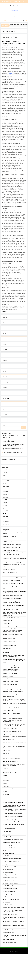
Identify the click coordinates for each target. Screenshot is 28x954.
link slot (4, 344)
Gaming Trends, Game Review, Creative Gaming (13, 595)
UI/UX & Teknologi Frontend (9, 939)
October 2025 (5, 491)
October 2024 (5, 524)
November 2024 (6, 521)
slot (3, 322)
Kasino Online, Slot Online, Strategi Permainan (13, 617)
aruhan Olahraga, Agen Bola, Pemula (10, 550)
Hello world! (18, 462)
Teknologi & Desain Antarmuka (9, 855)
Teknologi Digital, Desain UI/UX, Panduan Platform (13, 907)
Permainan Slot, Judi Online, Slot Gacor (11, 758)
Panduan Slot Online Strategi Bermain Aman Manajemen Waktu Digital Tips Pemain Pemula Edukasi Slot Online (13, 720)
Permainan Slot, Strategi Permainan (10, 761)
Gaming (4, 588)
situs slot (5, 360)
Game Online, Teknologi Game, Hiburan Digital (13, 583)
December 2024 (6, 519)
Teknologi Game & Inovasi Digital (10, 914)
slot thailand (5, 382)
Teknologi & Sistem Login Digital (10, 888)
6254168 (5, 47)
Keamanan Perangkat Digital (9, 638)
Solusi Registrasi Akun (8, 834)
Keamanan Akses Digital (8, 620)
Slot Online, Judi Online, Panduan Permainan (12, 813)
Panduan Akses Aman (7, 687)
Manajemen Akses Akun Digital (9, 665)
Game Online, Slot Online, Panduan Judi (11, 580)
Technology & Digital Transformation (11, 847)
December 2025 (6, 486)
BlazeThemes (15, 951)
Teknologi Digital (6, 902)
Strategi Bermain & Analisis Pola (10, 836)
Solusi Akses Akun (7, 831)
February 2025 (6, 513)
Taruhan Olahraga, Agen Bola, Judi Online (11, 842)
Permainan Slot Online (7, 753)
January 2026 (5, 483)
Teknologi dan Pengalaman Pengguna (11, 899)
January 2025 (5, 516)
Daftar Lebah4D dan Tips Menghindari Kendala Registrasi (13, 1)
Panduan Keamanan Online (8, 696)
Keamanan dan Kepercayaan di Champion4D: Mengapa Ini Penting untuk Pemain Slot (13, 43)
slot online (5, 799)
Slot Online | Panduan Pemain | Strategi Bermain (13, 802)
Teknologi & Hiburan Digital (9, 864)
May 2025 (5, 505)
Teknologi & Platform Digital (9, 885)
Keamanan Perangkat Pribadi (9, 641)
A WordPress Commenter (8, 462)
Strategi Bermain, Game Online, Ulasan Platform (13, 839)
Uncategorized (6, 945)
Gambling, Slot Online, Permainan (10, 572)
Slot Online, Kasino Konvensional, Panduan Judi (13, 816)
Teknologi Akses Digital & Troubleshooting (12, 894)
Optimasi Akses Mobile (8, 676)
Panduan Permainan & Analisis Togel (11, 707)
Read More (4, 311)
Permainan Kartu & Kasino (8, 739)
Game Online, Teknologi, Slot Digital (10, 586)
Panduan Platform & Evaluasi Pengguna (11, 713)
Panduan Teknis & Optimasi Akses (10, 728)
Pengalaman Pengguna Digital (9, 734)
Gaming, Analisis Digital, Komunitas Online (12, 598)
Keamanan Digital (6, 623)
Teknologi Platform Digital (8, 932)
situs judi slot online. (7, 778)
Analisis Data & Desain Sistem (9, 536)
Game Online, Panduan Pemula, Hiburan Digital (13, 577)
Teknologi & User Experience (9, 891)
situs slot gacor (6, 338)
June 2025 (5, 502)
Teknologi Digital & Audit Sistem (10, 905)
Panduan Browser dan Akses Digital (10, 694)
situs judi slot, (6, 780)
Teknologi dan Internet (7, 896)
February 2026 (6, 480)
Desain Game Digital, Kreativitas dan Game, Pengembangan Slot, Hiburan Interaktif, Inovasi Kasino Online (14, 559)
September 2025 (6, 494)
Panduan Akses (6, 678)
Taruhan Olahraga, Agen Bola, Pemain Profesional (13, 845)
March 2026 (5, 478)
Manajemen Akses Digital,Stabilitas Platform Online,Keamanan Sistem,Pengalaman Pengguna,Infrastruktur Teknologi (12, 669)
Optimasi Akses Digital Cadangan (10, 673)
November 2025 (6, 489)
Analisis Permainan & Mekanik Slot (10, 539)
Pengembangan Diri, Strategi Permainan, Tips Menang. (14, 736)
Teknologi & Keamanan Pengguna (10, 877)
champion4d (10, 73)
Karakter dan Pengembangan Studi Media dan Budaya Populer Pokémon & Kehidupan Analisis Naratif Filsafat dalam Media (14, 614)
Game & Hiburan (6, 575)
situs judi (5, 775)
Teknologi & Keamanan (8, 872)
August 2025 (5, 497)
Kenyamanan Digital (7, 648)
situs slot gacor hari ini (8, 788)
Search (3, 425)
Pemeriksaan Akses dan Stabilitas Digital (12, 731)
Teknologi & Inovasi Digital (8, 869)
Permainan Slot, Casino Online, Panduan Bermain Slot (14, 756)
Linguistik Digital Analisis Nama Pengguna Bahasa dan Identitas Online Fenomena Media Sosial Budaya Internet (14, 661)
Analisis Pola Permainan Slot (9, 541)
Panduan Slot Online (7, 716)
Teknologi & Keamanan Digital (9, 875)
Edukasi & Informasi (7, 567)
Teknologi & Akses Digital (8, 853)
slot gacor (5, 333)
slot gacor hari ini (6, 328)
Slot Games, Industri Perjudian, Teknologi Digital (13, 797)
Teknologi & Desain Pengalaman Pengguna (12, 858)
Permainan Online (6, 750)
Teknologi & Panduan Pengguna (9, 880)
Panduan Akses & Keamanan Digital (10, 681)
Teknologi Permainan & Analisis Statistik (11, 929)
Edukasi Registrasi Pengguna (9, 569)
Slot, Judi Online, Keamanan (9, 828)
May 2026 (5, 472)
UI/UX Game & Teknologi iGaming (10, 942)
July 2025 (5, 499)
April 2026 (5, 475)
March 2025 (5, 510)
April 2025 (5, 508)
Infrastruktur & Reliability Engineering (11, 609)
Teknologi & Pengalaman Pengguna (10, 883)
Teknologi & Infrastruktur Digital (9, 866)
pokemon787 (5, 768)
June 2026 (5, 469)
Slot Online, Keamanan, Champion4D (10, 819)
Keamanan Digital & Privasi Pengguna (11, 626)
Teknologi (5, 850)
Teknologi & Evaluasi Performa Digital (11, 861)
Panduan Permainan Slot (8, 710)
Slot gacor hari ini (6, 355)
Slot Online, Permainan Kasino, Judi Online (12, 821)
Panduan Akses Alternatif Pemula (10, 684)
